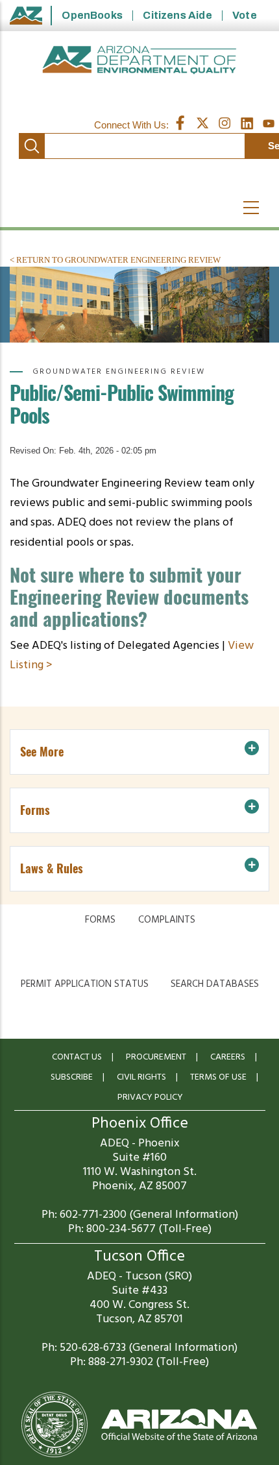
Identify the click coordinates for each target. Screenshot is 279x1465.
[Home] (139, 60)
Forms (100, 920)
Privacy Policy (150, 1097)
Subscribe (72, 1077)
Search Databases (215, 984)
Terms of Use (218, 1077)
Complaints (166, 920)
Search (32, 146)
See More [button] (42, 752)
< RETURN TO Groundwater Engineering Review (115, 260)
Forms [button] (35, 810)
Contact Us (77, 1057)
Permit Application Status (85, 984)
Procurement (156, 1057)
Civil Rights (141, 1077)
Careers (227, 1057)
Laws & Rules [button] (51, 868)
